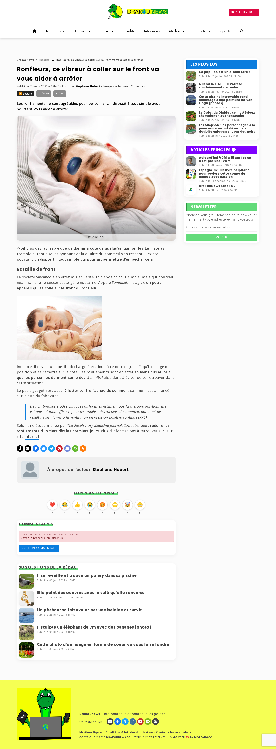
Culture (80, 31)
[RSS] (83, 448)
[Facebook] (36, 448)
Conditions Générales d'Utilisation (129, 732)
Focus (105, 31)
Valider (221, 237)
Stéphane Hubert (111, 470)
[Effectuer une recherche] (242, 31)
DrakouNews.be (118, 737)
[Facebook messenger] (43, 448)
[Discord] (67, 448)
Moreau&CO (203, 737)
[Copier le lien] (20, 448)
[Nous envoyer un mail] (110, 721)
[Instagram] (133, 721)
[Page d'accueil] (34, 31)
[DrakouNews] (138, 18)
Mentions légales (91, 732)
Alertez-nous (246, 12)
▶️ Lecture (25, 93)
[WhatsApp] (75, 448)
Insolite (129, 31)
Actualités (53, 31)
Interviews (152, 31)
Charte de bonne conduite (173, 732)
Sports (225, 31)
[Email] (28, 448)
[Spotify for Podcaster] (148, 721)
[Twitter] (51, 448)
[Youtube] (140, 721)
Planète (200, 31)
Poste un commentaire (39, 548)
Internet (32, 436)
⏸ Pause (43, 93)
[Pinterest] (59, 448)
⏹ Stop (60, 93)
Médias (174, 31)
